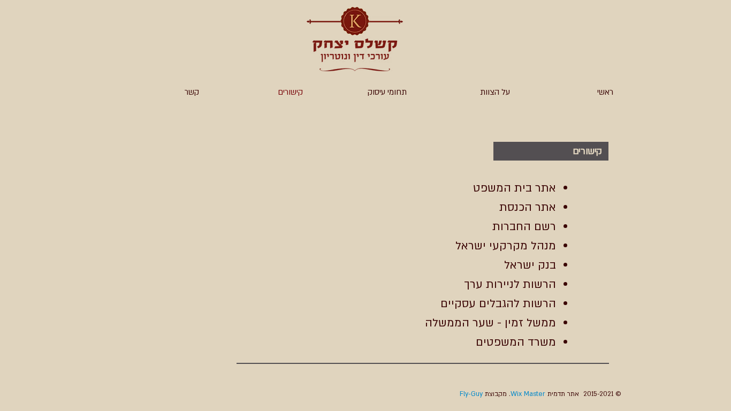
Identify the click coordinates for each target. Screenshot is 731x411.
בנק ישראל (530, 265)
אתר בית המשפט (514, 188)
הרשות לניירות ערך (510, 284)
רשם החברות (524, 226)
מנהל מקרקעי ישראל (505, 246)
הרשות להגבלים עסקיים (498, 303)
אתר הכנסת (527, 207)
